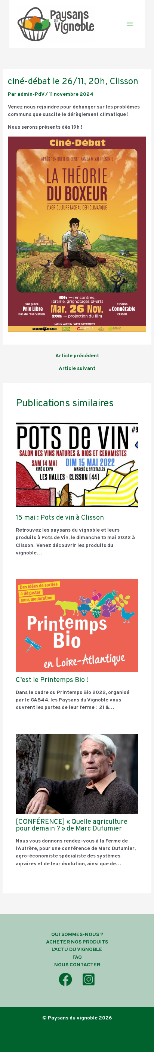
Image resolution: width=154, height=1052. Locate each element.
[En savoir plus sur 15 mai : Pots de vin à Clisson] (77, 465)
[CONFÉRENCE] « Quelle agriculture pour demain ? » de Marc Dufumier (71, 825)
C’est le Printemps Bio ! (52, 680)
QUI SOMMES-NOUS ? (77, 935)
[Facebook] (65, 979)
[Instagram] (88, 979)
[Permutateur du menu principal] (130, 24)
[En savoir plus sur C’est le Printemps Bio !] (77, 626)
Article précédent (77, 356)
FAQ (77, 957)
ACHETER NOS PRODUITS (77, 942)
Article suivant (77, 368)
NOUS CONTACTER (77, 965)
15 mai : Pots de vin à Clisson (60, 518)
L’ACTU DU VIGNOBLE (77, 950)
